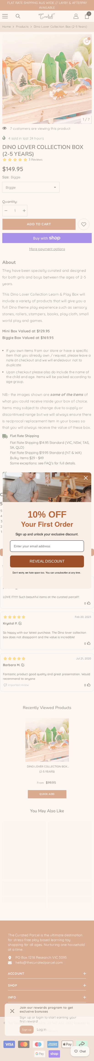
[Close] (85, 477)
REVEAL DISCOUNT (47, 561)
